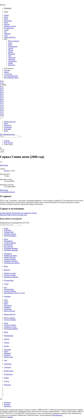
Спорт (6, 30)
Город (6, 17)
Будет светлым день (20, 215)
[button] (1, 118)
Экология (11, 59)
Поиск (6, 15)
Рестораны (8, 21)
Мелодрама (4, 190)
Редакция (7, 402)
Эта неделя (8, 74)
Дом (9, 56)
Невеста (10, 215)
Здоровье (7, 33)
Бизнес (10, 52)
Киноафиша (8, 241)
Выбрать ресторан (10, 255)
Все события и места (11, 77)
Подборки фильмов (11, 248)
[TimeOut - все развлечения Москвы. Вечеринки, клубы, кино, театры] (4, 3)
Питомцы (11, 54)
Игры (10, 45)
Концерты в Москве (11, 277)
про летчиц (33, 213)
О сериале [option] (3, 192)
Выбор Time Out (9, 37)
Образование (12, 46)
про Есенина (16, 213)
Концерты (7, 125)
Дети (6, 35)
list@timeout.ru (57, 415)
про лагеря (24, 213)
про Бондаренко (5, 213)
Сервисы (7, 355)
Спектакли (8, 127)
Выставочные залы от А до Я (14, 293)
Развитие (7, 307)
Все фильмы (8, 245)
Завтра (6, 72)
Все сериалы (8, 142)
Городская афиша (10, 236)
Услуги (6, 381)
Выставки (7, 129)
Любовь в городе (10, 234)
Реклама (7, 404)
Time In (10, 48)
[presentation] (1, 116)
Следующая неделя (10, 76)
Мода (6, 22)
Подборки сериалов (11, 250)
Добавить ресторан (10, 261)
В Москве (7, 230)
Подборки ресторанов (11, 263)
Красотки (3, 215)
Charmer (10, 417)
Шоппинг (7, 353)
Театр (10, 43)
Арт (5, 32)
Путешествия (8, 28)
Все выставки (9, 289)
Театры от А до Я (10, 327)
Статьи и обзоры (10, 243)
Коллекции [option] (11, 192)
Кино (6, 19)
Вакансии (7, 406)
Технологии (12, 61)
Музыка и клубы (10, 26)
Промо (10, 63)
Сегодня (7, 70)
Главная (7, 141)
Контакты (11, 65)
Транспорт (12, 57)
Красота (7, 24)
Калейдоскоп (8, 371)
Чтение (10, 50)
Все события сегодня (7, 134)
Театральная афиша (11, 329)
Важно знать (8, 357)
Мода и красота (13, 41)
